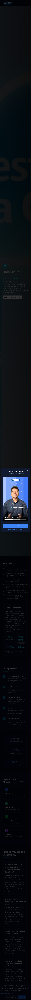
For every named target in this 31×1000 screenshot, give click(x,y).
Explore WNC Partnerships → (15, 529)
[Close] (27, 470)
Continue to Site (15, 526)
